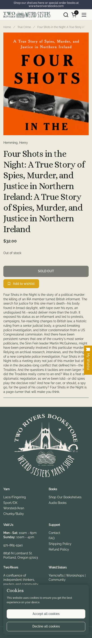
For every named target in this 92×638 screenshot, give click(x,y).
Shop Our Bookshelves (65, 497)
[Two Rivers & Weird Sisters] (26, 14)
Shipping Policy (60, 544)
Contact (54, 533)
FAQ (51, 538)
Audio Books (58, 503)
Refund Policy (59, 549)
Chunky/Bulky (13, 514)
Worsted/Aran (13, 508)
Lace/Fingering (14, 497)
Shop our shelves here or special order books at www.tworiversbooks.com (46, 4)
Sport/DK (10, 503)
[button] (66, 14)
